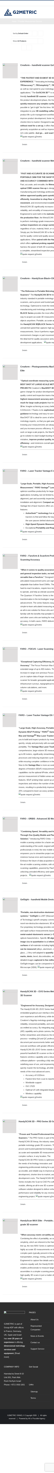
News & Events (37, 1336)
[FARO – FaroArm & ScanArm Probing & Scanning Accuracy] (10, 561)
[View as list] (29, 47)
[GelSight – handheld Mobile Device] (10, 905)
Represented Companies (36, 1328)
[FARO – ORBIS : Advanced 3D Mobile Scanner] (10, 824)
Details (24, 144)
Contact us (35, 1342)
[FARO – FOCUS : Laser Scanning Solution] (10, 654)
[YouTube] (30, 1374)
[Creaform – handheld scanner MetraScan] (10, 166)
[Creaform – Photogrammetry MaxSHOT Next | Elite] (10, 372)
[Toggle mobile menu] (49, 11)
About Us (35, 1319)
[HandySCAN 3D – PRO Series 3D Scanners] (9, 1126)
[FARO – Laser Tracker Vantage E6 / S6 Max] (9, 720)
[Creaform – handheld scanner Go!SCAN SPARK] (10, 70)
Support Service (37, 1349)
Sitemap (34, 1391)
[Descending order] (40, 33)
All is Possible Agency (36, 1419)
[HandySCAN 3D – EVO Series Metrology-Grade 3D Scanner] (10, 997)
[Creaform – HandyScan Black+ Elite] (10, 284)
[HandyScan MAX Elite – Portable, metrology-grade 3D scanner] (10, 1226)
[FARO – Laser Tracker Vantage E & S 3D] (10, 476)
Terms (33, 1398)
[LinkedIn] (33, 1374)
